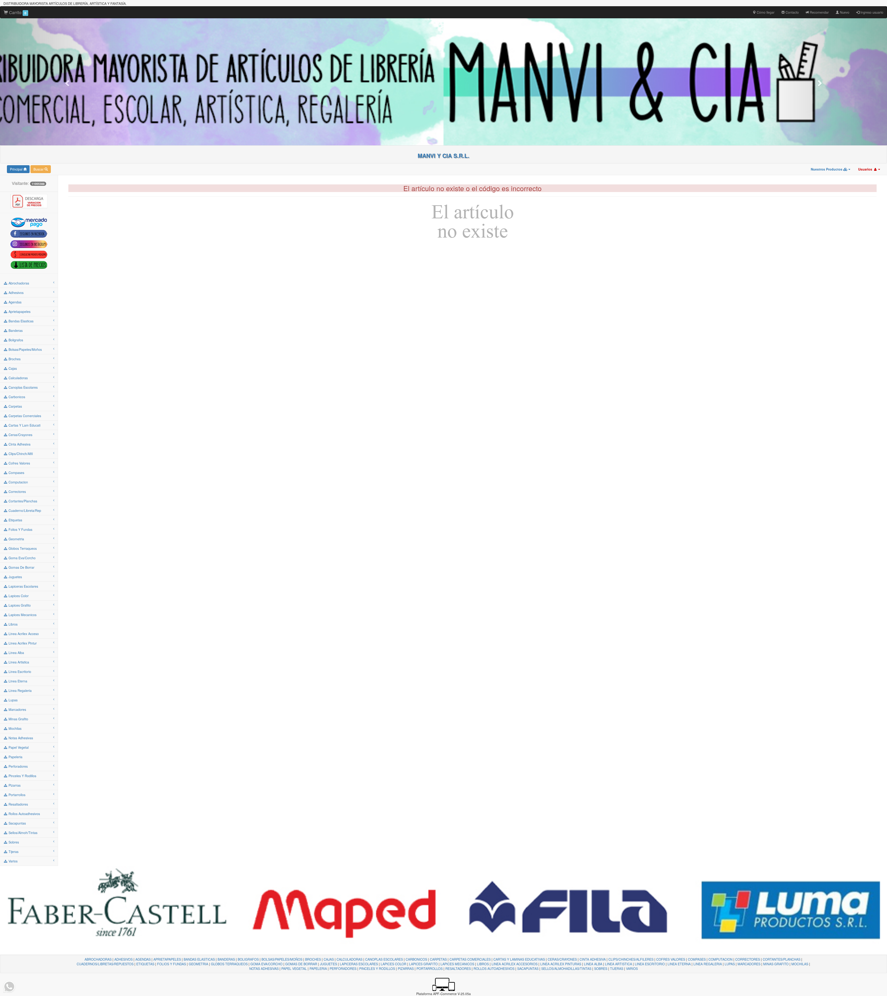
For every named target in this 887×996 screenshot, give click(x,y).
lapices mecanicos (22, 614)
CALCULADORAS (349, 959)
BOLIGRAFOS (248, 959)
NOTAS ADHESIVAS (264, 968)
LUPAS (730, 964)
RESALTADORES (458, 968)
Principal (16, 169)
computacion (18, 482)
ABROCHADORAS (98, 959)
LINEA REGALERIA (707, 964)
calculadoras (18, 378)
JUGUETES (328, 964)
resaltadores (18, 804)
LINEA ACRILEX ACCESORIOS (515, 964)
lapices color (18, 595)
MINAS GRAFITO (776, 964)
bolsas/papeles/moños (25, 349)
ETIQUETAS (145, 964)
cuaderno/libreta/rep (24, 510)
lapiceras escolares (23, 586)
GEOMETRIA (198, 964)
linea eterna (17, 681)
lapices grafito (19, 605)
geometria (16, 539)
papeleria (15, 757)
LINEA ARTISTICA (618, 964)
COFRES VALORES (670, 959)
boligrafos (15, 340)
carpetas (15, 406)
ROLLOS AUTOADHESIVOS (494, 968)
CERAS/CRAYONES (562, 959)
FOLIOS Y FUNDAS (171, 964)
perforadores (18, 766)
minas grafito (18, 719)
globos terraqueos (22, 548)
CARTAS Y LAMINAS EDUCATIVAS (519, 959)
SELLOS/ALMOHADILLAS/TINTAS (566, 968)
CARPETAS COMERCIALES (470, 959)
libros (13, 624)
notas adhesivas (20, 738)
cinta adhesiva (19, 444)
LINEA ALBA (593, 964)
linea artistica (18, 662)
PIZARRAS (406, 968)
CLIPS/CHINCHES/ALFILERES (630, 959)
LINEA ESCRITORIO (650, 964)
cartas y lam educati (24, 425)
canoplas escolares (23, 387)
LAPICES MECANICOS (457, 964)
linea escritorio (19, 671)
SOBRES (600, 968)
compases (16, 472)
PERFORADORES (343, 968)
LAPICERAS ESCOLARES (359, 964)
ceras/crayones (20, 434)
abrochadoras (18, 283)
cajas (12, 368)
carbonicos (16, 396)
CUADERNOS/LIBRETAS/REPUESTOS (105, 964)
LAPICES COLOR (393, 964)
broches (14, 359)
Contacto (792, 12)
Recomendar (819, 12)
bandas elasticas (20, 321)
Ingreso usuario (871, 12)
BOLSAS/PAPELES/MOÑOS (281, 959)
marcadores (17, 709)
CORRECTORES (747, 959)
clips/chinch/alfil (20, 453)
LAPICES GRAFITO (423, 964)
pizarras (14, 785)
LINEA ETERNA (679, 964)
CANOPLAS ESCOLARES (384, 959)
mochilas (14, 728)
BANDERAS (226, 959)
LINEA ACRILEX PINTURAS (560, 964)
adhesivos (16, 292)
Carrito (17, 12)
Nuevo (844, 12)
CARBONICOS (416, 959)
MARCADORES (749, 964)
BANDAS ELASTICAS (199, 959)
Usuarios (865, 169)
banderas (15, 330)
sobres (13, 842)
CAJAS (329, 959)
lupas (13, 700)
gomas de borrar (21, 567)
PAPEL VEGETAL (294, 968)
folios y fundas (20, 529)
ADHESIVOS (123, 959)
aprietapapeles (19, 311)
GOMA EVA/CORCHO (266, 964)
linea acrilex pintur (22, 643)
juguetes (15, 576)
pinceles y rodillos (22, 775)
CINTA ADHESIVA (593, 959)
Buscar (39, 169)
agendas (14, 302)
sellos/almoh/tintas (22, 832)
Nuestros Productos (827, 169)
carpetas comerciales (24, 415)
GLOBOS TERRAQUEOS (229, 964)
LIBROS (483, 964)
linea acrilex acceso (23, 633)
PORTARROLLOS (429, 968)
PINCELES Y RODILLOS (377, 968)
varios (13, 861)
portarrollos (16, 794)
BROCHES (313, 959)
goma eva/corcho (22, 558)
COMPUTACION (720, 959)
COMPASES (697, 959)
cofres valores (19, 463)
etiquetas (15, 520)
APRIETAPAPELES (167, 959)
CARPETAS (438, 959)
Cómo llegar (765, 12)
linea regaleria (20, 690)
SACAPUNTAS (527, 968)
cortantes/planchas (22, 501)
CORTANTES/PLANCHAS (781, 959)
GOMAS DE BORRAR (301, 964)
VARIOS (632, 968)
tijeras (13, 851)
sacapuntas (17, 823)
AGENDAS (143, 959)
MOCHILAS (799, 964)
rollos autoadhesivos (24, 813)
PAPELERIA (318, 968)
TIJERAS (616, 968)
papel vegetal (18, 747)
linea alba (16, 652)
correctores (17, 491)
